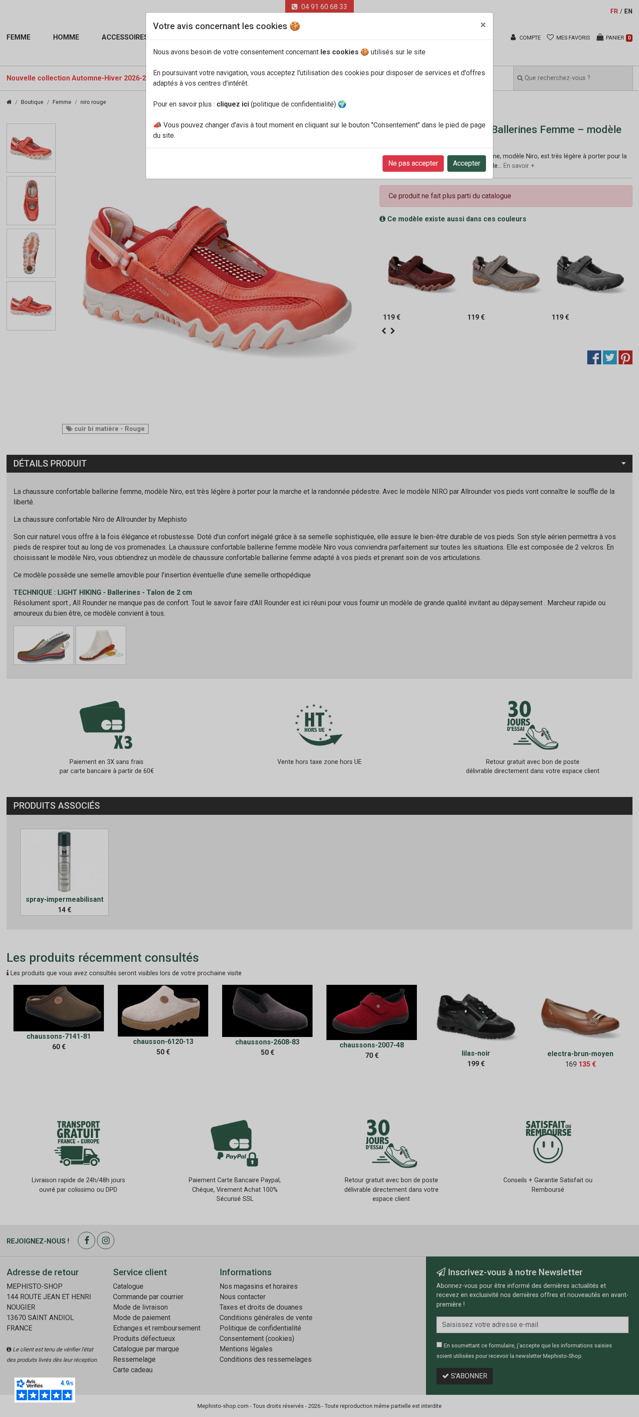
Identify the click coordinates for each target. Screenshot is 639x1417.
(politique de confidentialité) (276, 104)
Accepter (466, 163)
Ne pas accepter (413, 163)
